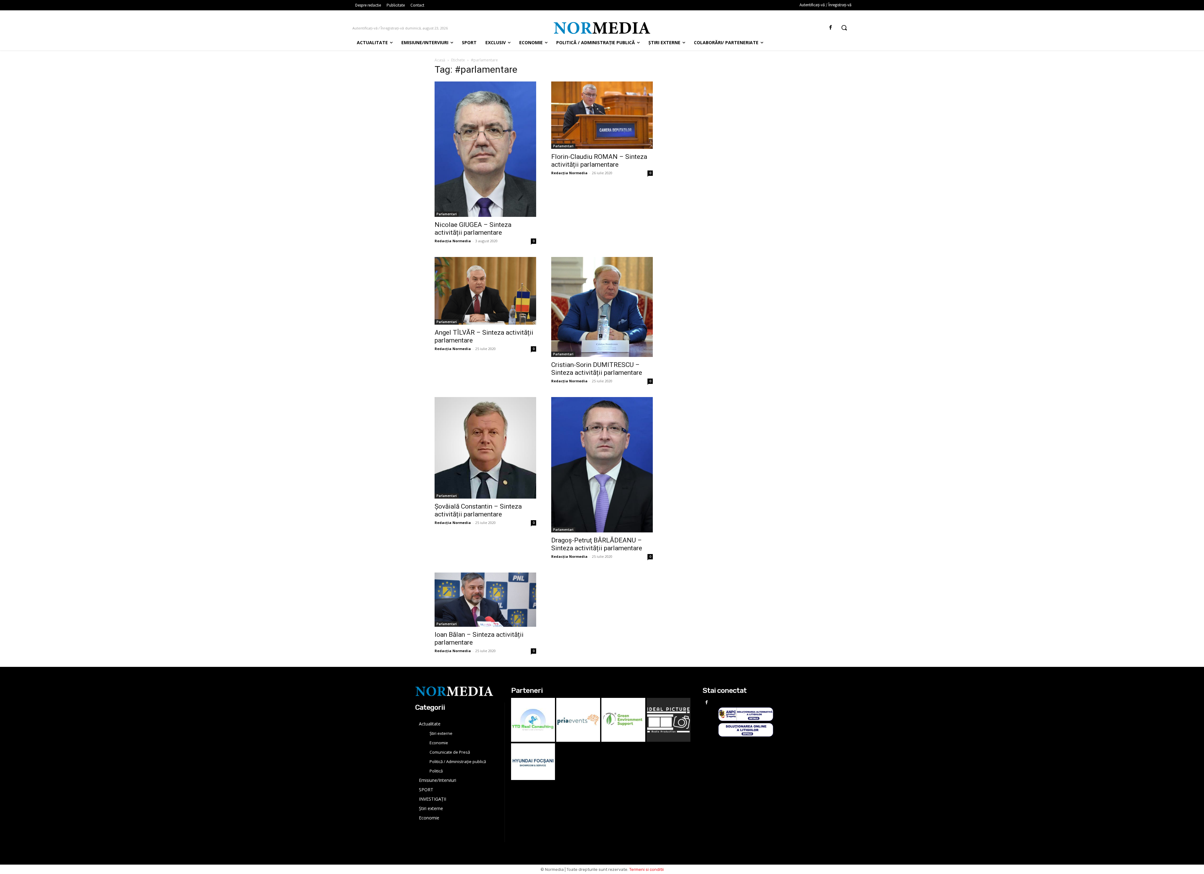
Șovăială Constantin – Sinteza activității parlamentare (478, 510)
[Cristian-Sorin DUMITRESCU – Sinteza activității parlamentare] (602, 307)
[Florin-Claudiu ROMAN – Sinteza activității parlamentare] (602, 115)
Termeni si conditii (646, 869)
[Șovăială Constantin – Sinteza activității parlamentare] (485, 448)
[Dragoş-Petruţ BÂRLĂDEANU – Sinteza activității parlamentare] (602, 464)
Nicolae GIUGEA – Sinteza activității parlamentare (473, 228)
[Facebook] (830, 28)
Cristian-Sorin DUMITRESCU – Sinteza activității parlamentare (596, 368)
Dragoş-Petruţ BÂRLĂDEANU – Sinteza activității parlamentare (596, 544)
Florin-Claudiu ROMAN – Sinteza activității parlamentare (599, 160)
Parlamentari (446, 214)
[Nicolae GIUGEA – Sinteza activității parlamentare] (485, 149)
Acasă (440, 60)
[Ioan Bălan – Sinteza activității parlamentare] (485, 600)
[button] (844, 27)
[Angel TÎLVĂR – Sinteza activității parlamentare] (485, 291)
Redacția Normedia (453, 240)
